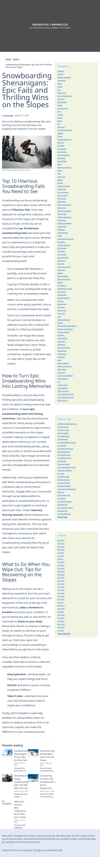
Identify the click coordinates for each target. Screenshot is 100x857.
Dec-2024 (60, 543)
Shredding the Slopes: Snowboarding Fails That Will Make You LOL (21, 782)
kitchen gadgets (63, 363)
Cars (59, 90)
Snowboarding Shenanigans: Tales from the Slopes (47, 755)
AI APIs (60, 323)
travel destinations (64, 486)
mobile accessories (64, 217)
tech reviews (62, 161)
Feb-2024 (60, 599)
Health (59, 87)
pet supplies (61, 149)
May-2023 (61, 550)
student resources (64, 245)
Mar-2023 (61, 609)
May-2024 (61, 606)
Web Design (61, 93)
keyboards (61, 344)
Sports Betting (62, 379)
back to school (62, 195)
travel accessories (64, 267)
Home (8, 59)
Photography (62, 102)
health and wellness (64, 223)
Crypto (59, 136)
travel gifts (61, 251)
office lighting (62, 338)
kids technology (63, 257)
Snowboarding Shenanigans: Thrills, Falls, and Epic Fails (21, 755)
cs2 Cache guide (63, 477)
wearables (61, 242)
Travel (59, 83)
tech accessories (63, 155)
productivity (61, 220)
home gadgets (62, 276)
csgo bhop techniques (65, 449)
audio (59, 360)
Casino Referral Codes (65, 397)
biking (59, 164)
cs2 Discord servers (64, 501)
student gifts (61, 226)
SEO (58, 124)
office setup (61, 369)
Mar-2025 (61, 624)
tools (59, 317)
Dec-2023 (60, 584)
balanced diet (62, 505)
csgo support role (63, 495)
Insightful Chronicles (50, 24)
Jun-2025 (60, 630)
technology (61, 158)
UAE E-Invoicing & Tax (65, 394)
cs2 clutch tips (62, 511)
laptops (60, 273)
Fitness (60, 105)
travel (59, 236)
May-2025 (61, 627)
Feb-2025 (60, 618)
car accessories (63, 192)
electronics (61, 341)
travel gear (61, 177)
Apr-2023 (60, 590)
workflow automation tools (67, 424)
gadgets (60, 133)
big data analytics (63, 480)
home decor (61, 285)
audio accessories (63, 320)
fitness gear (61, 310)
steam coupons (62, 433)
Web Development (64, 77)
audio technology (63, 186)
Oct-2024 (60, 587)
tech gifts (60, 264)
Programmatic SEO (64, 139)
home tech (61, 372)
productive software (64, 470)
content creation (63, 332)
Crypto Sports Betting (65, 376)
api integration (62, 439)
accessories (61, 292)
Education (61, 99)
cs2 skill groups (62, 427)
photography (62, 295)
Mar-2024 (61, 568)
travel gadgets (62, 233)
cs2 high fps (61, 445)
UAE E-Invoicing (63, 391)
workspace (61, 261)
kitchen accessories (64, 366)
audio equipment (63, 298)
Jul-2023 (60, 559)
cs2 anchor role (63, 430)
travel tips (61, 335)
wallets (60, 180)
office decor (61, 208)
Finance (60, 115)
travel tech (61, 357)
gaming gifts (61, 214)
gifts (59, 174)
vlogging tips (62, 254)
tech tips (60, 301)
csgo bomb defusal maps (66, 442)
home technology (63, 348)
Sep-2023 (60, 546)
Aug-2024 (60, 562)
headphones (61, 351)
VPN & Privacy (62, 400)
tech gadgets (62, 152)
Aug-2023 (60, 596)
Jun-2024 (60, 553)
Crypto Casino (62, 385)
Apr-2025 (60, 621)
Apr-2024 (60, 593)
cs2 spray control (63, 483)
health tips (61, 230)
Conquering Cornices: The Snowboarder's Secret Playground (47, 782)
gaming (60, 183)
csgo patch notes (63, 464)
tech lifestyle (62, 248)
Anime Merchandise (64, 130)
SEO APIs (60, 143)
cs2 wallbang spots (64, 458)
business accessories (65, 329)
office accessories (63, 279)
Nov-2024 (60, 574)
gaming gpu (61, 461)
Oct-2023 (60, 578)
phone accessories (64, 205)
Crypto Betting (62, 388)
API (58, 382)
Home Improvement (64, 96)
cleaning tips (62, 304)
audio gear (61, 270)
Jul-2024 (60, 602)
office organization (64, 211)
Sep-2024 (60, 581)
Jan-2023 (60, 565)
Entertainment (62, 108)
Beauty (60, 118)
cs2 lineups (61, 498)
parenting (60, 307)
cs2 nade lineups (63, 436)
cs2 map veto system (65, 508)
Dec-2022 (60, 615)
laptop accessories (64, 167)
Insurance (61, 127)
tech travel (61, 313)
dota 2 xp (60, 492)
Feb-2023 (60, 540)
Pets (59, 111)
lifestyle (60, 282)
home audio (61, 189)
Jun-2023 (60, 556)
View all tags (62, 517)
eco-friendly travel (64, 514)
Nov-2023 (60, 571)
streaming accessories (65, 239)
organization (62, 354)
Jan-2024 (60, 612)
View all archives (63, 633)
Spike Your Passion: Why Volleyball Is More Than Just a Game (20, 809)
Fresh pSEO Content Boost (66, 326)
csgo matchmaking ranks (66, 467)
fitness (59, 170)
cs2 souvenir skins (64, 455)
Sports (16, 59)
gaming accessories (64, 289)
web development (63, 452)
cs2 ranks (60, 473)
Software (60, 71)
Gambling (60, 146)
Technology (61, 80)
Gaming (60, 74)
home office (61, 198)
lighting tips (61, 202)
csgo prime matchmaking (66, 489)
